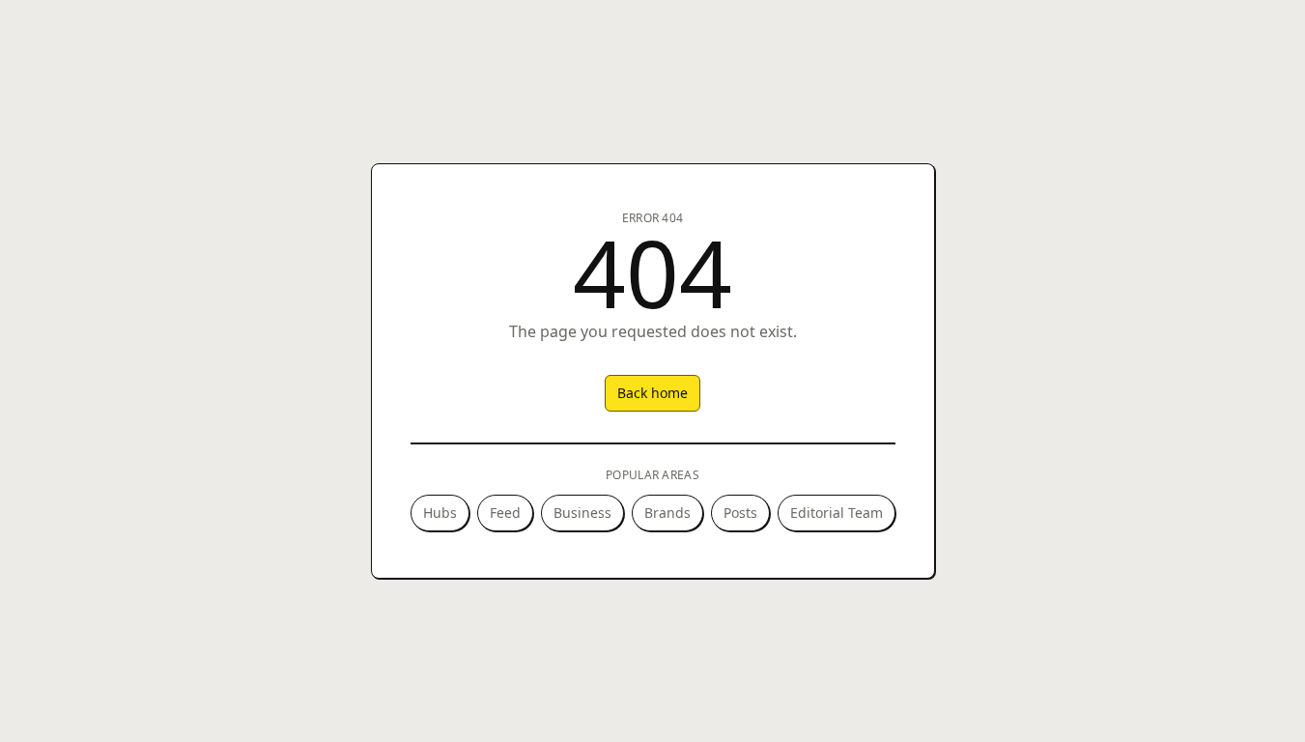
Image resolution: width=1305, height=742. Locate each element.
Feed (505, 512)
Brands (667, 512)
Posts (740, 512)
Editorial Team (836, 512)
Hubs (440, 512)
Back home (652, 393)
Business (582, 512)
